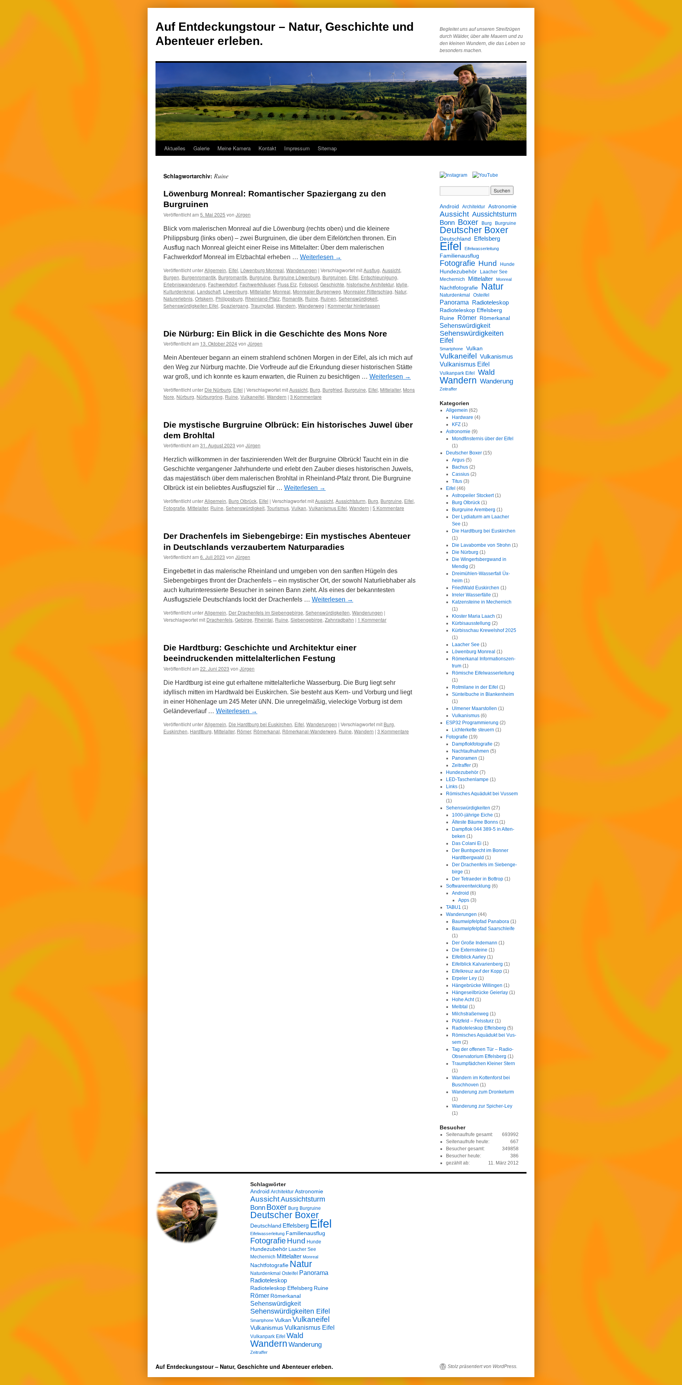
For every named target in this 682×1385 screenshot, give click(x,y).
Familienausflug (459, 255)
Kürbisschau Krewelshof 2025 (484, 630)
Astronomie (502, 206)
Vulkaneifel (252, 396)
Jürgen (243, 214)
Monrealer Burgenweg (317, 291)
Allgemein (215, 270)
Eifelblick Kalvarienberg (477, 964)
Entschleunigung (379, 277)
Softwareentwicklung (468, 886)
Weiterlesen (320, 257)
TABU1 (453, 907)
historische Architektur (370, 284)
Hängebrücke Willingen (477, 985)
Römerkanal (266, 731)
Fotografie (174, 508)
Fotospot (308, 284)
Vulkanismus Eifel (328, 508)
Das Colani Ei (467, 843)
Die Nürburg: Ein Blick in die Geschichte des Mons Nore (275, 333)
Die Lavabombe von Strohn (481, 545)
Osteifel (481, 295)
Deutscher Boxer (474, 230)
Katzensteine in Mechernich (482, 602)
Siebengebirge (306, 619)
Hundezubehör (458, 271)
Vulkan (298, 508)
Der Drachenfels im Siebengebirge (266, 612)
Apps (463, 900)
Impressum (297, 148)
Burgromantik (232, 277)
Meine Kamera (234, 148)
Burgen (171, 277)
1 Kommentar (372, 619)
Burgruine (260, 277)
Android (449, 206)
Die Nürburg (217, 389)
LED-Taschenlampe (467, 779)
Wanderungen (301, 270)
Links (451, 786)
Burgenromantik (199, 277)
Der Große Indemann (474, 943)
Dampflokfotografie (472, 744)
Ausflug (371, 270)
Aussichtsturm (350, 500)
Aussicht (391, 270)
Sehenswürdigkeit (358, 298)
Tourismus (278, 508)
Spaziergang (234, 305)
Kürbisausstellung (471, 623)
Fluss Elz (287, 284)
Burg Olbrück (243, 500)
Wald (486, 372)
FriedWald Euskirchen (475, 588)
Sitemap (327, 148)
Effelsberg (487, 238)
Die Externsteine (469, 950)
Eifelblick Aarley (469, 957)
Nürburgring (210, 396)
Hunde (507, 264)
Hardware (462, 417)
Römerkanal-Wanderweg (309, 731)
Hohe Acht (463, 999)
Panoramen (464, 758)
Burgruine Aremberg (473, 509)
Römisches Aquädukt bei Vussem (482, 793)
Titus (457, 481)
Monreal (281, 291)
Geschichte (332, 284)
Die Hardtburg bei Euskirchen (260, 724)
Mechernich (452, 279)
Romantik (292, 298)
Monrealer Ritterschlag (367, 291)
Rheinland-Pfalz (262, 298)
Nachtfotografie (459, 287)
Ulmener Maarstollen (474, 708)
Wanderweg (311, 305)
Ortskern (204, 298)
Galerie (201, 148)
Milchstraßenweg (470, 1014)
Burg (315, 389)
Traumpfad (262, 305)
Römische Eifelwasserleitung (483, 673)
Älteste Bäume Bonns (475, 822)
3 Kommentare (306, 396)
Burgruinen (334, 277)
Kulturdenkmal (179, 291)
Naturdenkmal (455, 295)
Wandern (286, 305)
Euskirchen (175, 731)
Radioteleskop (490, 302)
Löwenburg (235, 291)
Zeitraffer (448, 389)
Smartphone (451, 348)
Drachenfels (219, 619)
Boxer (468, 222)
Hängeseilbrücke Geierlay (480, 992)
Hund (487, 263)
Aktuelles (174, 148)
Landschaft (209, 291)
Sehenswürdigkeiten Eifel (190, 305)
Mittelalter (260, 291)
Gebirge (243, 619)
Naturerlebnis (178, 298)
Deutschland (455, 239)
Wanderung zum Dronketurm (483, 1092)
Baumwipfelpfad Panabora (480, 921)
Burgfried (332, 389)
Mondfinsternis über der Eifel (482, 438)
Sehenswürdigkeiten (327, 612)
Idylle (401, 284)
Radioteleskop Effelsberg (471, 310)
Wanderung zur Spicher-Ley (482, 1106)
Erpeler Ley (464, 978)
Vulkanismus (496, 356)
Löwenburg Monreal (262, 270)
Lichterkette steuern (473, 730)
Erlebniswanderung (184, 284)
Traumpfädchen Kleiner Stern (483, 1063)
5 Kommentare (388, 508)
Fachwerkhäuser (257, 284)
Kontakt (267, 148)
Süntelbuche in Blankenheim (483, 694)
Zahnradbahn (339, 619)
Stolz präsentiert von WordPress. (482, 1366)
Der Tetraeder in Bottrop (477, 879)
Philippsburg (229, 298)
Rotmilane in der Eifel (475, 687)
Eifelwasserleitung (482, 248)
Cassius (460, 474)
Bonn (447, 222)
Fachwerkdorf (222, 284)
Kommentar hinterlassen (354, 305)
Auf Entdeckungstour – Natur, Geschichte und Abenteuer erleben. (244, 1366)
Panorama (454, 302)
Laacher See (494, 272)
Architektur (473, 206)
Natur (400, 291)
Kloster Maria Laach (473, 616)
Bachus (460, 467)
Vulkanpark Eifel (457, 373)
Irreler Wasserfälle (471, 595)
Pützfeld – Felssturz (473, 1021)
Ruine (311, 298)
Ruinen (328, 298)
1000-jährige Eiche (472, 815)
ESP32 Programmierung (472, 722)
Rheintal (264, 619)
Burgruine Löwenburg (296, 277)
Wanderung (496, 381)
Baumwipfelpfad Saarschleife (483, 928)
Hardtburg (201, 731)
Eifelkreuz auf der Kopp (477, 971)
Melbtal (460, 1006)
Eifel (233, 270)
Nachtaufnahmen (470, 751)
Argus (458, 460)
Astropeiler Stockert (473, 495)
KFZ (456, 424)
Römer (244, 731)
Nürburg (185, 396)
